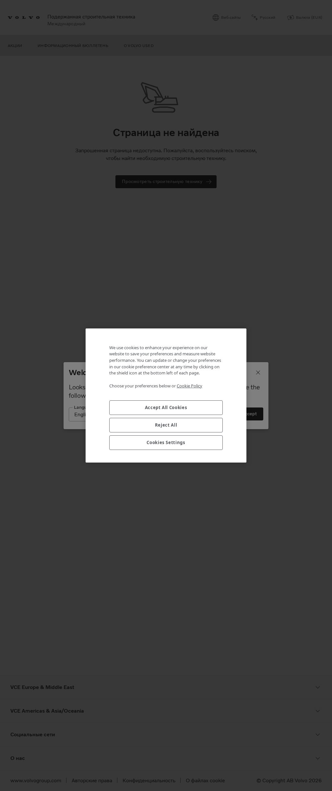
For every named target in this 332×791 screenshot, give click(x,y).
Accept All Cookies (166, 407)
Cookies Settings (166, 442)
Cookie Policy (189, 386)
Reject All (166, 425)
